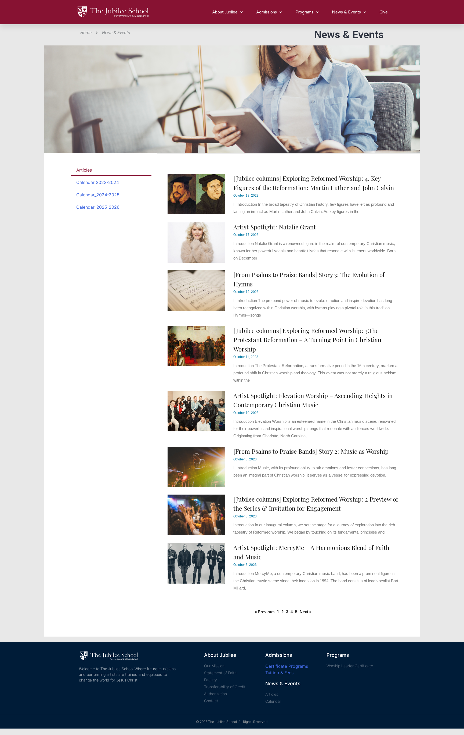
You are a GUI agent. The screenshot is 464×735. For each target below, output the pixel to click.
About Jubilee (225, 12)
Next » (305, 611)
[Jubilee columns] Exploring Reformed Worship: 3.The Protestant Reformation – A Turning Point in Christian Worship (307, 339)
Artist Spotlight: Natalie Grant (274, 227)
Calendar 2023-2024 (97, 182)
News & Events (346, 12)
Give (383, 12)
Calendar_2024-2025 (97, 194)
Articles (84, 170)
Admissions (266, 12)
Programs (304, 12)
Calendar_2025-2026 (97, 207)
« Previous (264, 611)
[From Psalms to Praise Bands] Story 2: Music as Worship (311, 451)
